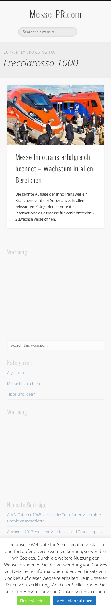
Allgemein (15, 372)
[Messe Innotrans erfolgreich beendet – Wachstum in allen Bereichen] (55, 115)
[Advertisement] (51, 294)
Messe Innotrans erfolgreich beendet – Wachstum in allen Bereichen (54, 168)
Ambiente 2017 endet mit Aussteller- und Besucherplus (54, 531)
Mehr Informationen (74, 600)
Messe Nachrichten (23, 383)
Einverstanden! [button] (33, 600)
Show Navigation (90, 53)
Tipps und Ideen (21, 394)
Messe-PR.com (56, 14)
